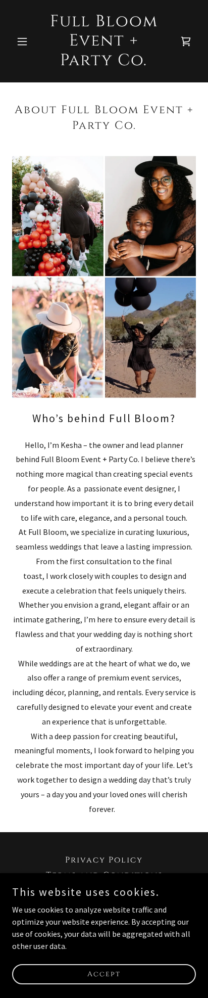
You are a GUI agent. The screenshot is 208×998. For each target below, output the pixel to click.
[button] (26, 41)
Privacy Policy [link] (104, 860)
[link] (104, 62)
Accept (104, 974)
